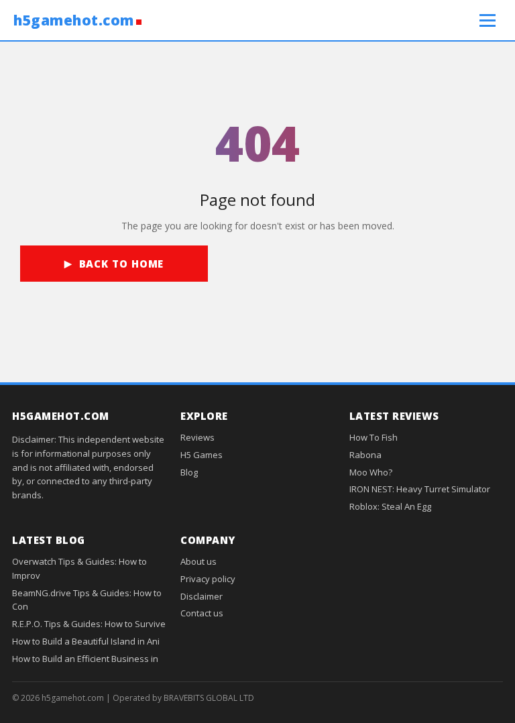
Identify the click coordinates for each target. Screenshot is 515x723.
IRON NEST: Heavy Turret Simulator (419, 489)
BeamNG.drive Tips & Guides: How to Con (87, 600)
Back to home (121, 263)
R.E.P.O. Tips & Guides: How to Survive (89, 624)
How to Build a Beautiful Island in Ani (86, 641)
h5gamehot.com (73, 20)
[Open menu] (487, 20)
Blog (189, 472)
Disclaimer (201, 596)
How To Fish (373, 437)
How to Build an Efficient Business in (85, 659)
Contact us (201, 613)
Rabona (365, 455)
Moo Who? (370, 472)
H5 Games (201, 455)
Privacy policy (207, 579)
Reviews (197, 437)
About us (198, 561)
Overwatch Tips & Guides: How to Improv (79, 568)
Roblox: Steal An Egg (390, 506)
